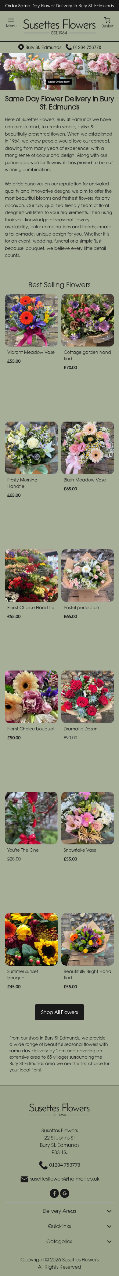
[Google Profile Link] (64, 1193)
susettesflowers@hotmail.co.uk (64, 1179)
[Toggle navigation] (11, 22)
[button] (59, 1210)
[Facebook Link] (55, 1193)
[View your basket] (107, 22)
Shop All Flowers (59, 1012)
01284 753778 (87, 47)
